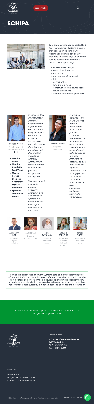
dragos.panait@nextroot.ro (47, 314)
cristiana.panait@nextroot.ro (21, 380)
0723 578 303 (40, 8)
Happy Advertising (80, 397)
